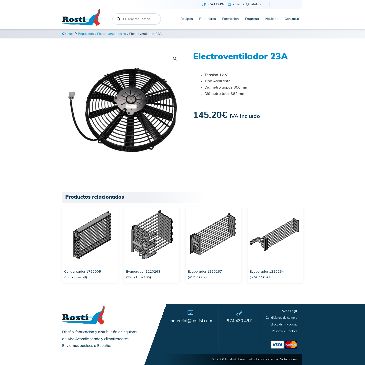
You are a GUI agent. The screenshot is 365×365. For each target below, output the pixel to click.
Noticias (271, 19)
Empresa (252, 19)
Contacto (292, 19)
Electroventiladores (111, 34)
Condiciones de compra (281, 318)
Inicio (70, 34)
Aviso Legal (289, 311)
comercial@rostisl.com (190, 321)
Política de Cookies (284, 331)
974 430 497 (239, 321)
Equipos (186, 19)
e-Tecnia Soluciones (281, 359)
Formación (230, 19)
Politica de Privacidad (283, 324)
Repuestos (207, 19)
